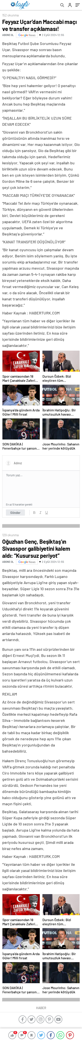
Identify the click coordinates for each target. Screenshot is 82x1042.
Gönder (15, 513)
